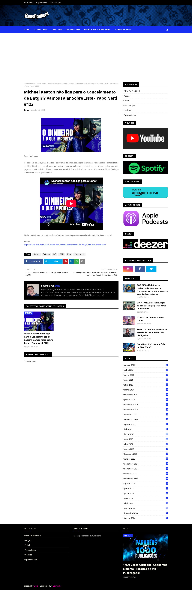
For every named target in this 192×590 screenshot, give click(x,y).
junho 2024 (146, 493)
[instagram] (128, 269)
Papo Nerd (28, 2)
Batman (46, 254)
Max (69, 254)
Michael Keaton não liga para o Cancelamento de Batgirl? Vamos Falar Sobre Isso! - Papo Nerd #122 (38, 338)
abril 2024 (146, 503)
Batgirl (36, 254)
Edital (126, 100)
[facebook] (140, 269)
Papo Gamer (41, 2)
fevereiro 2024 (146, 513)
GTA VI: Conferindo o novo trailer (150, 319)
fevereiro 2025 (146, 454)
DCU (62, 254)
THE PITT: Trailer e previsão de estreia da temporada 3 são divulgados (152, 332)
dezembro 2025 (146, 404)
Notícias (127, 110)
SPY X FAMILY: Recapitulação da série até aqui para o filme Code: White (151, 305)
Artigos (127, 96)
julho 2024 (146, 488)
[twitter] (151, 269)
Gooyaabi (57, 586)
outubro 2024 (146, 473)
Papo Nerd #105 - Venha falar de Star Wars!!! (151, 345)
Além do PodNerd (132, 91)
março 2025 (146, 449)
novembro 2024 (146, 468)
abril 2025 (146, 444)
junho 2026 (146, 375)
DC (54, 254)
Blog (36, 586)
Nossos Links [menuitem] (73, 29)
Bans (26, 110)
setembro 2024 (146, 478)
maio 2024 (146, 498)
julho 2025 (146, 429)
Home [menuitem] (27, 29)
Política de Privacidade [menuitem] (97, 29)
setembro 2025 (146, 419)
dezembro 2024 (146, 463)
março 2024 (146, 508)
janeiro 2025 (146, 458)
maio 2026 (146, 380)
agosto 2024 (146, 483)
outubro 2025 (146, 414)
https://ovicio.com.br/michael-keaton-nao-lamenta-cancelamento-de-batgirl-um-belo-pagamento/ (65, 245)
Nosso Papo (55, 2)
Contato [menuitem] (57, 29)
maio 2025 (146, 439)
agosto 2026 (146, 365)
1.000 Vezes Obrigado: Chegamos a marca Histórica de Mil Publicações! (145, 569)
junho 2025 (146, 434)
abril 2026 (146, 384)
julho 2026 (146, 370)
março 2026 (146, 389)
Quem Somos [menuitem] (41, 29)
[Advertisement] (96, 55)
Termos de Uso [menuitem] (123, 29)
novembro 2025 (146, 409)
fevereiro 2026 (146, 394)
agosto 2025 (146, 424)
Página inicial (29, 83)
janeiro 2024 (145, 518)
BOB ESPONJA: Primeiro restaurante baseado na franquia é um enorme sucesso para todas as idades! (152, 289)
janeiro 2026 (146, 399)
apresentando (130, 115)
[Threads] (163, 269)
